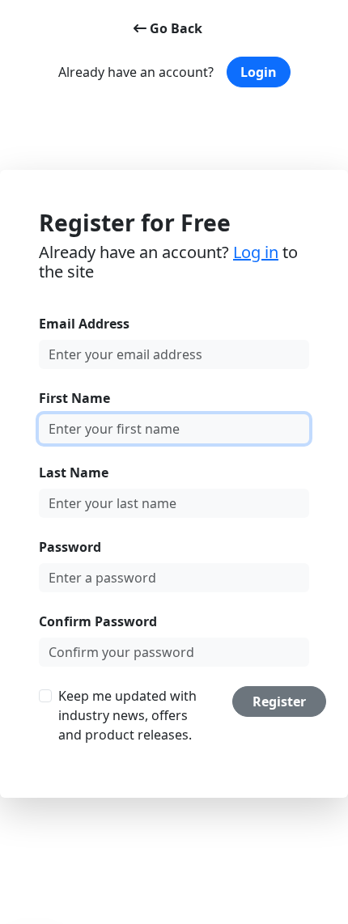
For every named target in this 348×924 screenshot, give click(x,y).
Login (258, 72)
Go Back (174, 28)
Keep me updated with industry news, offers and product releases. (127, 715)
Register (279, 701)
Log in (255, 252)
